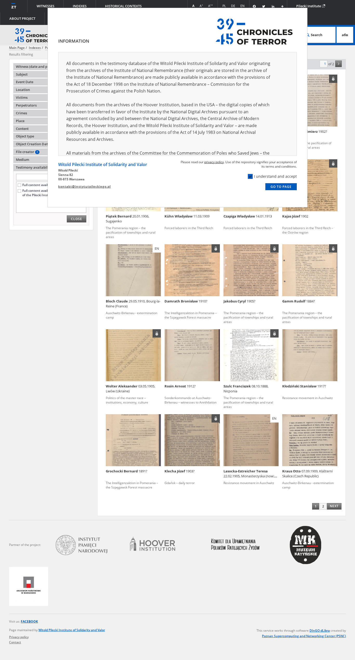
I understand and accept (275, 176)
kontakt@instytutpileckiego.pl (84, 186)
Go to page (281, 186)
